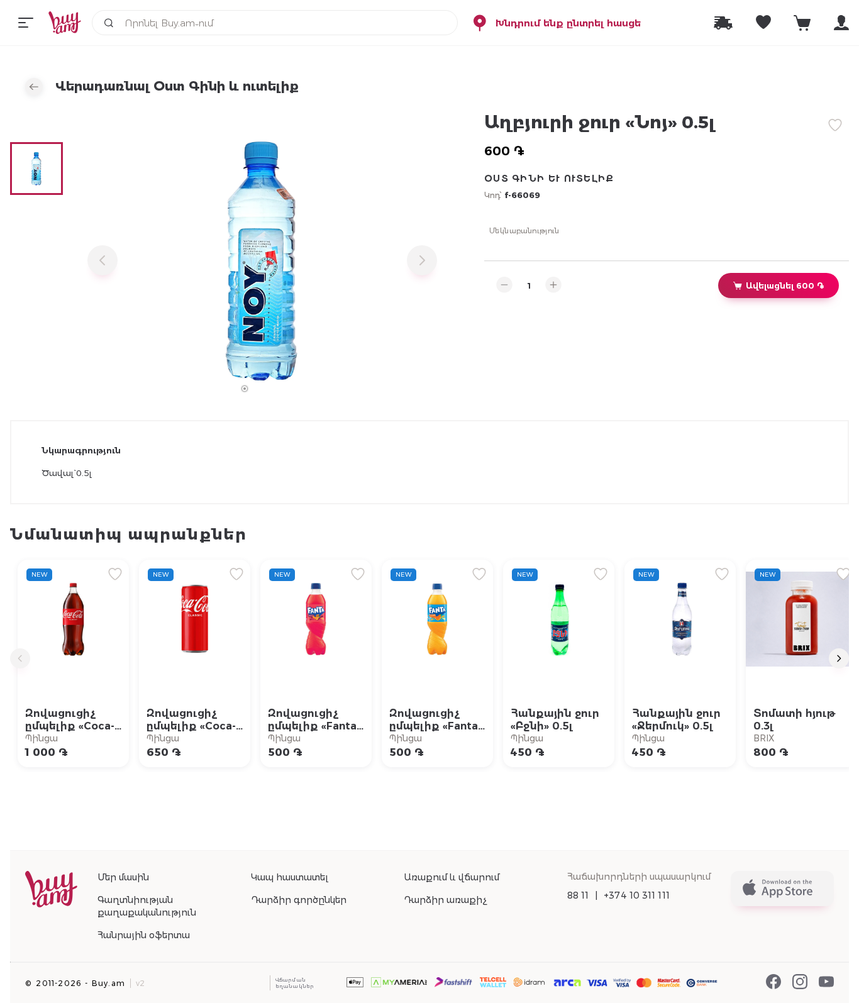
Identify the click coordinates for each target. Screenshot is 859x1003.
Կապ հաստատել (289, 877)
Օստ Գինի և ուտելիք (549, 179)
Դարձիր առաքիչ (445, 900)
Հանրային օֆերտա (143, 935)
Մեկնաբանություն (524, 230)
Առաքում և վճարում (451, 877)
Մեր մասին (123, 877)
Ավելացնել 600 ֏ (785, 285)
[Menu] (25, 23)
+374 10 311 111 (637, 895)
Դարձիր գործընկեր (298, 900)
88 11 (578, 895)
